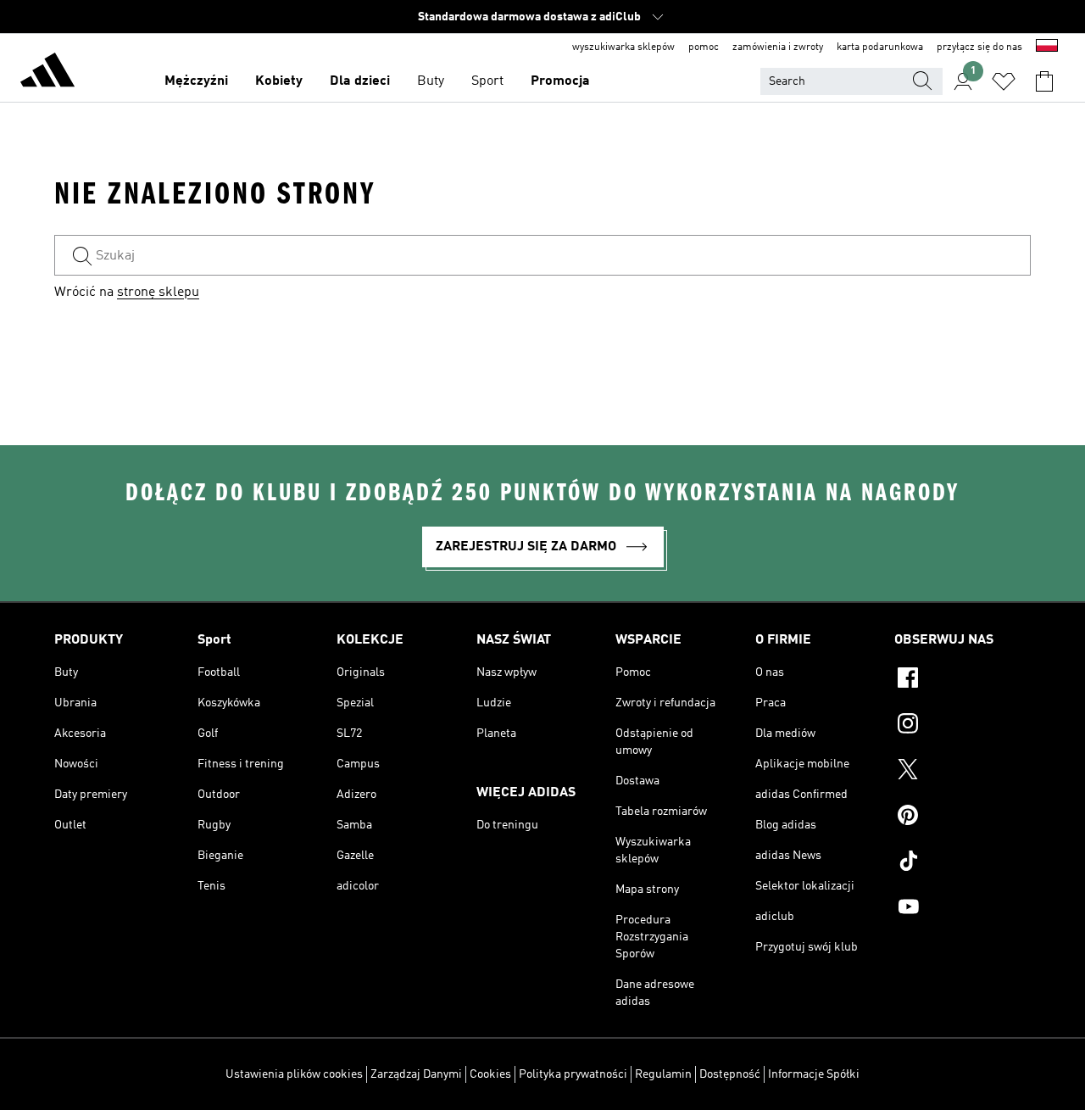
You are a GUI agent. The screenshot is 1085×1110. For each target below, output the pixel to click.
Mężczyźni (196, 81)
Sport (487, 81)
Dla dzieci (360, 81)
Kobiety (279, 81)
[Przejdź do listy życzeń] (1003, 81)
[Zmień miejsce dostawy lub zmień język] (1047, 47)
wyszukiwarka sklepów (623, 47)
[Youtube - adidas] (962, 909)
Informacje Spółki (814, 1074)
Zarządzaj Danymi (416, 1074)
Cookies (490, 1074)
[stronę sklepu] (47, 73)
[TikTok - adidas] (962, 863)
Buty (430, 81)
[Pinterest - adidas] (962, 817)
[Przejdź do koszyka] (1044, 81)
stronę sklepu (158, 292)
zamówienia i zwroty (777, 47)
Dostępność (729, 1074)
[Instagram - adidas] (962, 726)
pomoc (703, 47)
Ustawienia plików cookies (294, 1074)
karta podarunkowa (880, 47)
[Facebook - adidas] (962, 680)
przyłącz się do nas (979, 47)
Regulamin (663, 1074)
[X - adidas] (962, 772)
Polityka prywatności (573, 1074)
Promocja (560, 81)
